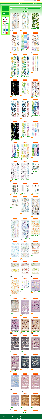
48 (26, 11)
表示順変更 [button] (27, 8)
